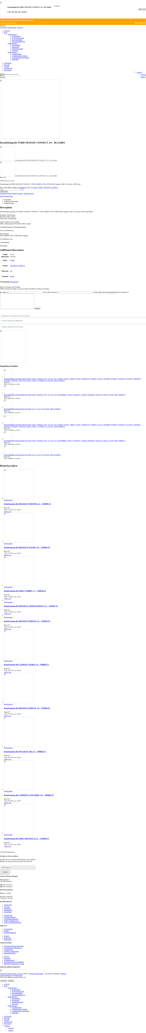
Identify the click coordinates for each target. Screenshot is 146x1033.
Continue (10, 981)
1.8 (32, 187)
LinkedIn (14, 193)
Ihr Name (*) (4, 292)
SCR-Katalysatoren (18, 38)
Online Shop (8, 905)
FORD (40, 187)
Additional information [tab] (11, 201)
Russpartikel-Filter (9, 953)
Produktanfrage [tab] (9, 203)
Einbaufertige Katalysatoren (12, 948)
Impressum (7, 938)
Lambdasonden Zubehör (19, 56)
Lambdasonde (8, 950)
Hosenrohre (15, 47)
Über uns (7, 65)
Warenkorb (7, 908)
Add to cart (142, 9)
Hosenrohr (7, 958)
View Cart (3, 981)
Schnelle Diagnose (10, 917)
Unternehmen (8, 929)
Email (31, 193)
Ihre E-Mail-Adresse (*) (51, 292)
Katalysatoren (16, 36)
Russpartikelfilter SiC (18, 41)
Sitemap (63, 974)
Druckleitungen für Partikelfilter (14, 962)
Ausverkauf (7, 63)
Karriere (6, 931)
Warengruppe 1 (13, 34)
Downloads (7, 70)
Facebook (3, 193)
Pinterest (26, 193)
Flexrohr (6, 957)
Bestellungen (8, 910)
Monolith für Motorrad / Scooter (14, 964)
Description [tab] (7, 199)
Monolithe (15, 59)
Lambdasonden (17, 54)
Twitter (9, 193)
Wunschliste (8, 912)
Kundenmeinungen (10, 932)
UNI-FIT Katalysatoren (36, 974)
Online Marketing (5, 975)
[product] (75, 373)
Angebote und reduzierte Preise (14, 946)
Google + (21, 193)
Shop (5, 33)
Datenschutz (8, 939)
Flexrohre (15, 50)
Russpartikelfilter (17, 40)
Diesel (35, 187)
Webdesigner (18, 975)
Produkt (96, 292)
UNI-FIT (7, 31)
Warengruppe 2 (13, 43)
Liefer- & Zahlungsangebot (12, 922)
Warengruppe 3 (13, 52)
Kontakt (6, 66)
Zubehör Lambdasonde (11, 951)
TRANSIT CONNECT (50, 187)
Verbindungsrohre (17, 49)
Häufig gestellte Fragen (11, 921)
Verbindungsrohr (9, 960)
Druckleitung (16, 45)
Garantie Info (8, 68)
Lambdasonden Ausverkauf (20, 58)
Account (6, 907)
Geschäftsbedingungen (11, 919)
